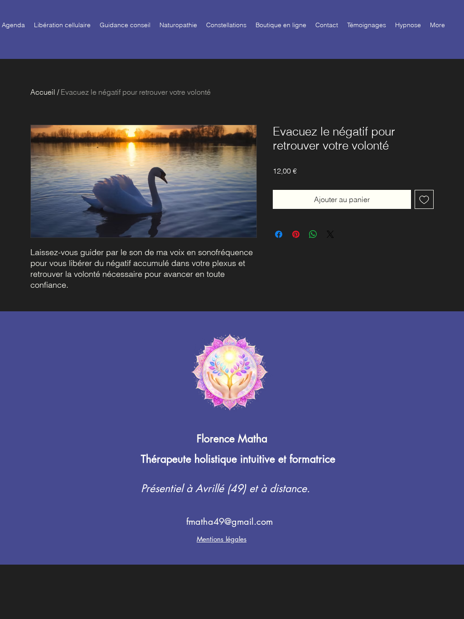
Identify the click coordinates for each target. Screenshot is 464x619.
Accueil (42, 92)
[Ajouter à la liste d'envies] (424, 199)
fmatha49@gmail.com (229, 521)
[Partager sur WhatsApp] (313, 234)
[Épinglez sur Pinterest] (295, 234)
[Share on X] (330, 234)
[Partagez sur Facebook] (278, 234)
